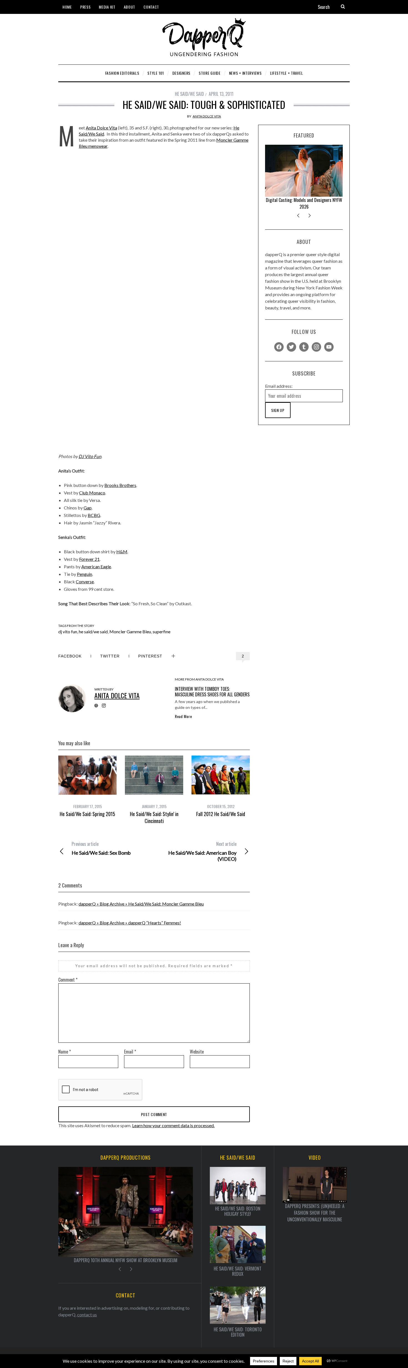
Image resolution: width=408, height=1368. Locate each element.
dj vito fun (67, 631)
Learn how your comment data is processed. (173, 1125)
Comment (67, 979)
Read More (183, 716)
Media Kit (107, 7)
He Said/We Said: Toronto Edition (238, 1332)
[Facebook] (279, 346)
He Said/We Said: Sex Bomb (101, 848)
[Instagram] (316, 346)
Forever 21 (89, 559)
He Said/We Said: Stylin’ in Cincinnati (154, 817)
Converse (85, 581)
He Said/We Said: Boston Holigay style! (237, 1211)
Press (85, 7)
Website (197, 1051)
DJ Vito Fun (90, 456)
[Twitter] (291, 346)
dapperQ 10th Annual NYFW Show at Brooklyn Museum (125, 1260)
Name (64, 1051)
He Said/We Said (189, 94)
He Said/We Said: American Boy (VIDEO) (202, 851)
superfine (161, 631)
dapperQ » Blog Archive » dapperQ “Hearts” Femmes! (130, 922)
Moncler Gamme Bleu (130, 631)
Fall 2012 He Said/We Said (220, 813)
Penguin (84, 574)
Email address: (279, 386)
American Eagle (96, 566)
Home (67, 7)
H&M (121, 551)
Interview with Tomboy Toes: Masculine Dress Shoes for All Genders (212, 692)
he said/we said (93, 631)
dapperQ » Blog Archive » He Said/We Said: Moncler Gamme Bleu (141, 903)
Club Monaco (92, 492)
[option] (87, 786)
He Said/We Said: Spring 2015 (87, 813)
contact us (87, 1314)
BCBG (94, 515)
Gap (88, 507)
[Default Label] (304, 346)
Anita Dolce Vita (207, 116)
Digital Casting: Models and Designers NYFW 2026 (304, 203)
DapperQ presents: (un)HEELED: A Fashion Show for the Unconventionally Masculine (314, 1213)
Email (130, 1051)
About (129, 7)
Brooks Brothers (120, 485)
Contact (151, 7)
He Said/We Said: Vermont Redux (237, 1271)
